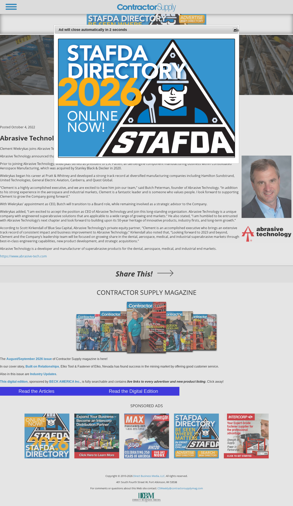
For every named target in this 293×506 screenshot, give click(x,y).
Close (235, 30)
